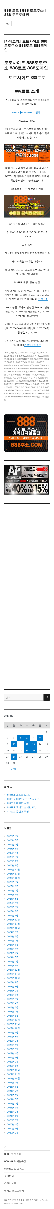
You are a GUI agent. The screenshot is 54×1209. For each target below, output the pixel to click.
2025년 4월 (13, 902)
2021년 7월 (13, 1090)
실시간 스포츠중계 (14, 1190)
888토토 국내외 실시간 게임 (22, 807)
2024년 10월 (13, 927)
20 (33, 750)
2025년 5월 (13, 898)
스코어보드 (10, 1183)
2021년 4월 (13, 1103)
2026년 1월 (13, 865)
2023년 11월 (13, 973)
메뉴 (8, 23)
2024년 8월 (13, 936)
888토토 (41, 393)
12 (27, 744)
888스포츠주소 (13, 356)
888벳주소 (9, 384)
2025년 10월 (13, 877)
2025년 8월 (13, 886)
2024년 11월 (13, 923)
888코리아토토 (36, 359)
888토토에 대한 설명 (18, 803)
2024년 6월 (13, 944)
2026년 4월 (13, 852)
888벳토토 (19, 384)
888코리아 (11, 359)
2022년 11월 (13, 1024)
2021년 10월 (13, 1078)
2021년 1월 (13, 1115)
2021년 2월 (13, 1111)
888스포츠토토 (37, 387)
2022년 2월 (13, 1061)
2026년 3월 (13, 856)
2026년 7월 (13, 840)
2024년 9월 (13, 932)
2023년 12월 (13, 969)
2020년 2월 (13, 1132)
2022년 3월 (13, 1057)
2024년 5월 (13, 948)
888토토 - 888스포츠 (29, 365)
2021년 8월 (13, 1086)
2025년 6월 (13, 894)
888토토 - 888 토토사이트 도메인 (21, 362)
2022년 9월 (13, 1032)
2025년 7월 (13, 890)
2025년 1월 (13, 915)
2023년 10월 (13, 978)
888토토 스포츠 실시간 (19, 794)
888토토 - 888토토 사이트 (24, 374)
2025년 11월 (13, 873)
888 (22, 352)
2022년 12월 (13, 1019)
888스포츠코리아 (29, 356)
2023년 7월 (13, 990)
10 (14, 744)
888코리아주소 (15, 393)
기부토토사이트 (32, 344)
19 (27, 750)
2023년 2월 (13, 1011)
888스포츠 (40, 384)
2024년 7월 (13, 940)
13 (33, 744)
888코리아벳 (23, 359)
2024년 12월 (13, 919)
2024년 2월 (13, 961)
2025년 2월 (13, 911)
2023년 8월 (13, 986)
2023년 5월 (13, 998)
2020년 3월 (13, 1128)
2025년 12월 (13, 869)
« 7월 (13, 769)
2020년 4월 (13, 1124)
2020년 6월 (13, 1120)
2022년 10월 (13, 1028)
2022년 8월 (13, 1036)
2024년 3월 (13, 957)
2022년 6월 (13, 1044)
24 (14, 756)
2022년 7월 (13, 1040)
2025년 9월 (13, 881)
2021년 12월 (13, 1069)
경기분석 (9, 1176)
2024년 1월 (13, 965)
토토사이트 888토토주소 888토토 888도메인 (26, 65)
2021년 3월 (13, 1107)
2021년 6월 (13, 1095)
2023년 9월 (13, 982)
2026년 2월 (13, 861)
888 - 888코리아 (31, 352)
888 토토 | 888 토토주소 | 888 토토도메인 (25, 12)
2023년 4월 (13, 1003)
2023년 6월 (13, 994)
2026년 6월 (13, 844)
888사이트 (29, 384)
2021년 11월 (13, 1074)
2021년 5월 (13, 1099)
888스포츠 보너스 (14, 1168)
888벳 (46, 381)
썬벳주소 (43, 298)
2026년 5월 (13, 848)
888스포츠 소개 (12, 1154)
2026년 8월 (13, 836)
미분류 (36, 378)
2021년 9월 (13, 1082)
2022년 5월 (13, 1049)
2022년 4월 (13, 1053)
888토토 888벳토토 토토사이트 (23, 798)
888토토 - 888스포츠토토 (31, 368)
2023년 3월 (13, 1007)
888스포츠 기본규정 (15, 1161)
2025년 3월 (13, 907)
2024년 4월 (13, 952)
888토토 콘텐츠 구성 (18, 811)
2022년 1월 (13, 1065)
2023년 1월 (13, 1015)
